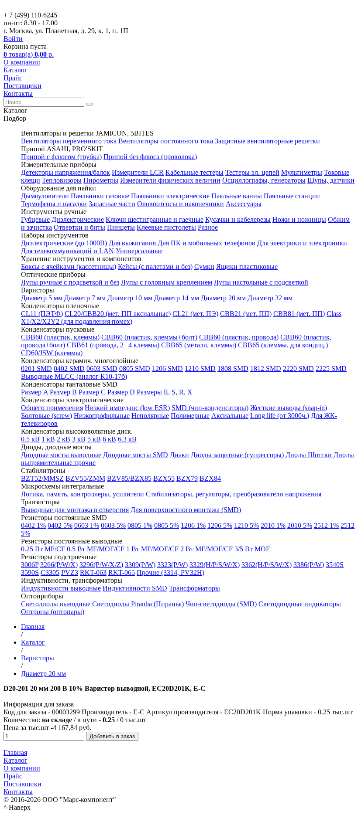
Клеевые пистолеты (166, 227)
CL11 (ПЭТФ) (42, 313)
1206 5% (219, 525)
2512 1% (326, 525)
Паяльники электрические (170, 196)
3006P (29, 564)
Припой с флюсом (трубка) (61, 156)
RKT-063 (93, 572)
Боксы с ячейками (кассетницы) (68, 266)
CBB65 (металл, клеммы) (198, 345)
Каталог (15, 70)
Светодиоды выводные (55, 604)
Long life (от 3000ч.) (279, 415)
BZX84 (210, 478)
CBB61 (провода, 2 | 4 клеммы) (113, 345)
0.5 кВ (30, 439)
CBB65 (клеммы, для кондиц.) (283, 345)
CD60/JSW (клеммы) (52, 353)
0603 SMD (101, 368)
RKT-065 (121, 572)
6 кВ (109, 439)
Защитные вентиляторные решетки (267, 141)
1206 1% (193, 525)
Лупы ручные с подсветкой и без (70, 282)
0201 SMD (36, 368)
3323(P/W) (172, 564)
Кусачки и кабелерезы (238, 219)
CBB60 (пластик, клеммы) (60, 337)
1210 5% (246, 525)
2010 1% (273, 525)
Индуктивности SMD (135, 588)
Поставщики (22, 85)
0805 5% (166, 525)
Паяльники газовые (100, 196)
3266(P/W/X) (59, 564)
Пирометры (100, 180)
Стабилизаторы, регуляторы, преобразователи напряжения (233, 494)
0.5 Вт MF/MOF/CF (95, 549)
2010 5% (299, 525)
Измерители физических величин (170, 180)
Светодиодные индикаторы (299, 604)
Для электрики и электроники (302, 243)
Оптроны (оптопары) (52, 611)
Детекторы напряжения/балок (65, 172)
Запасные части (112, 203)
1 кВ (48, 439)
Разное (208, 227)
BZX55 (164, 478)
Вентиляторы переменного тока (69, 141)
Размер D (121, 392)
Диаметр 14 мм (176, 298)
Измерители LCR (138, 172)
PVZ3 (69, 572)
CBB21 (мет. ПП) (246, 313)
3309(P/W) (140, 564)
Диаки (179, 454)
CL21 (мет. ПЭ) (195, 313)
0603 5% (113, 525)
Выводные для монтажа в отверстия (75, 509)
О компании (21, 62)
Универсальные (139, 251)
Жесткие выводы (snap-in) (288, 407)
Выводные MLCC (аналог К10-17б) (74, 376)
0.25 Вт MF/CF (43, 549)
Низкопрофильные (102, 415)
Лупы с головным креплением (166, 282)
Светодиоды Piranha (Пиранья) (138, 604)
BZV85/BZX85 (129, 478)
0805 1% (139, 525)
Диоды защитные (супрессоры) (237, 454)
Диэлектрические (78, 219)
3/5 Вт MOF (252, 549)
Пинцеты (121, 227)
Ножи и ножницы (299, 219)
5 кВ (94, 439)
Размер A (34, 392)
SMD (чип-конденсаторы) (210, 407)
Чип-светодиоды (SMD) (221, 604)
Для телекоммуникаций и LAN (67, 251)
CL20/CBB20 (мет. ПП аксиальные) (118, 313)
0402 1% (33, 525)
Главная (15, 752)
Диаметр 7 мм (85, 298)
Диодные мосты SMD (135, 454)
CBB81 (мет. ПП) (299, 313)
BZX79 (187, 478)
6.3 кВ (127, 439)
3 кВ (79, 439)
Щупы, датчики (331, 180)
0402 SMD (69, 368)
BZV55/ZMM (85, 478)
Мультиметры (301, 172)
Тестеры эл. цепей (252, 172)
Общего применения (52, 407)
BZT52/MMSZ (42, 478)
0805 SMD (134, 368)
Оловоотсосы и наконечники (180, 203)
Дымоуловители (45, 196)
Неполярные (150, 415)
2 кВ (63, 439)
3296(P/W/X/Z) (101, 564)
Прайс (12, 78)
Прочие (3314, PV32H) (170, 572)
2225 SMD (331, 368)
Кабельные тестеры (194, 172)
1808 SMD (232, 368)
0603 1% (86, 525)
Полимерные (190, 415)
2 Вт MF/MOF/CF (206, 549)
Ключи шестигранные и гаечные (154, 219)
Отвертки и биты (79, 227)
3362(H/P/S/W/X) (266, 564)
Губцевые (35, 219)
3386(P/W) (308, 564)
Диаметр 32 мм (270, 298)
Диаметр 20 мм (223, 298)
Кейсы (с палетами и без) (155, 266)
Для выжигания (132, 243)
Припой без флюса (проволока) (150, 156)
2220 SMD (298, 368)
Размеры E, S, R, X (165, 392)
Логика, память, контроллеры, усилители (82, 494)
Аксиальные (229, 415)
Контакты (18, 93)
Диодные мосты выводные (61, 454)
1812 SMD (265, 368)
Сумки (204, 266)
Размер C (92, 392)
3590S (30, 572)
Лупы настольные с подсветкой (261, 282)
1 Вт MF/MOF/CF (152, 549)
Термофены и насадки (54, 203)
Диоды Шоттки (309, 454)
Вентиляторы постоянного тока (165, 141)
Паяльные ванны (236, 196)
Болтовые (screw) (46, 415)
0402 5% (60, 525)
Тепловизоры (62, 180)
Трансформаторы (194, 588)
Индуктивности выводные (61, 588)
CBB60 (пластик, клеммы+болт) (149, 337)
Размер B (63, 392)
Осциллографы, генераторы (264, 180)
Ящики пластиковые (247, 266)
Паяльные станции (292, 196)
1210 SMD (200, 368)
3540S (335, 564)
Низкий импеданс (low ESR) (127, 407)
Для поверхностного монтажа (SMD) (186, 509)
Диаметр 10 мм (129, 298)
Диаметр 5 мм (41, 298)
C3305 (50, 572)
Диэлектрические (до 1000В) (64, 243)
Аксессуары (244, 203)
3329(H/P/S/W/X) (214, 564)
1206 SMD (167, 368)
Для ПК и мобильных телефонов (206, 243)
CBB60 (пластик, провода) (239, 337)
